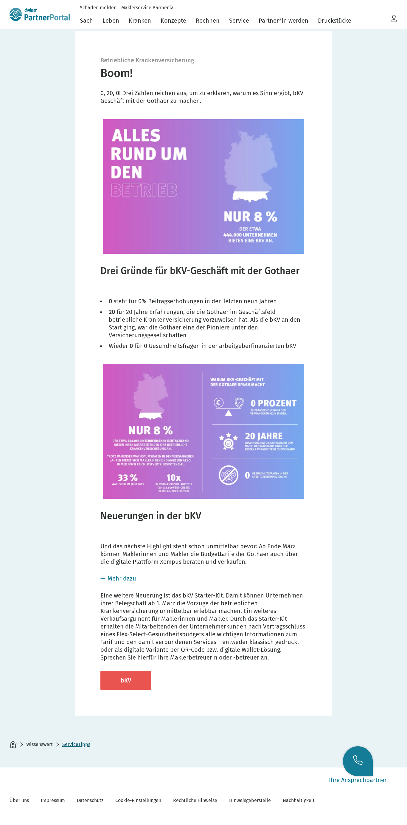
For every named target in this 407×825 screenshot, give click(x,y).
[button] (393, 19)
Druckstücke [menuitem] (334, 20)
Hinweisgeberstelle (250, 800)
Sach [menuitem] (86, 20)
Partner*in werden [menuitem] (283, 20)
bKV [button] (126, 680)
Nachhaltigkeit (299, 800)
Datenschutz (90, 800)
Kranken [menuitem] (140, 20)
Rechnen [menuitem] (208, 20)
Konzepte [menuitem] (173, 20)
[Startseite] (13, 744)
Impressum (53, 800)
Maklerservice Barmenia (147, 7)
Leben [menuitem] (110, 20)
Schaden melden (98, 7)
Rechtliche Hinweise (195, 800)
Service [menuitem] (239, 20)
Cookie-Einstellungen (138, 800)
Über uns (19, 800)
